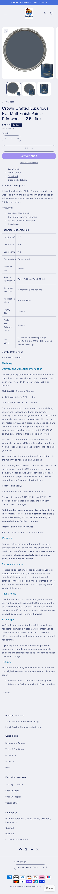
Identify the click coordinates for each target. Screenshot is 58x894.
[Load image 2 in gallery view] (29, 89)
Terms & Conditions (14, 749)
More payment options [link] (29, 162)
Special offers (11, 803)
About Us (9, 761)
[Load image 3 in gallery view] (44, 89)
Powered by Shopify (40, 887)
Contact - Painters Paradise (28, 614)
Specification (14, 172)
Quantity (5, 133)
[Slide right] (55, 89)
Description (14, 169)
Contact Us (10, 755)
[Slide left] (3, 89)
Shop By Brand (12, 790)
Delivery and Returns (15, 743)
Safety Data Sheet (11, 357)
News (8, 767)
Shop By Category (14, 784)
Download (13, 176)
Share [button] (7, 692)
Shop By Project (13, 797)
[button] (5, 13)
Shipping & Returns (18, 180)
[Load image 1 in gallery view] (14, 89)
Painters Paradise (24, 887)
